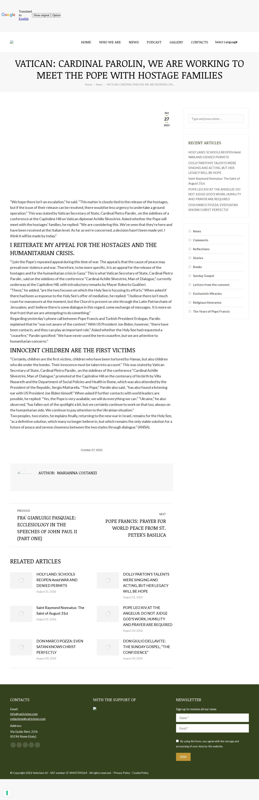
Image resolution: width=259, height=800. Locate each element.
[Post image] (21, 580)
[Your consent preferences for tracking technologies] (7, 793)
